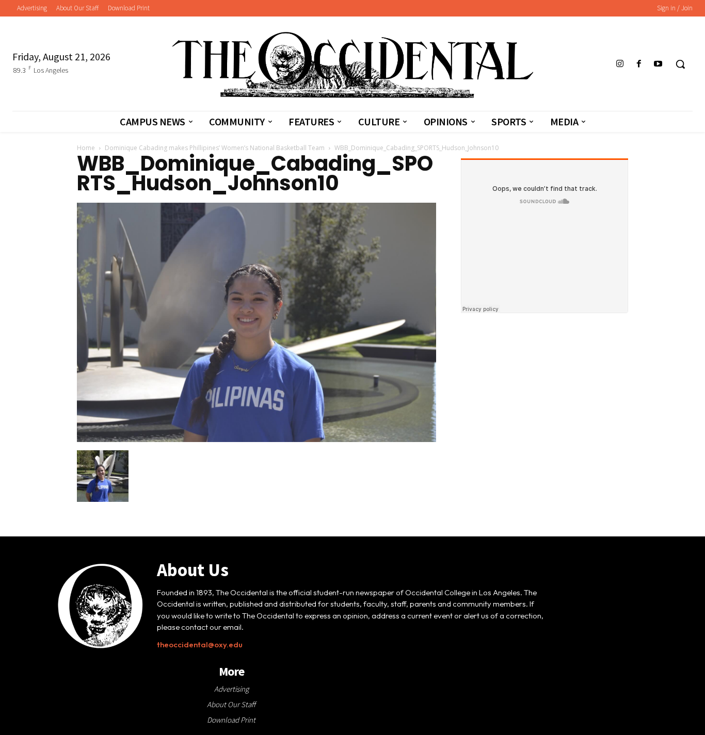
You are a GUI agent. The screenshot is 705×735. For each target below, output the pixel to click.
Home (86, 147)
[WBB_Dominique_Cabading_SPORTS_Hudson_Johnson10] (256, 439)
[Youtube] (658, 64)
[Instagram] (620, 64)
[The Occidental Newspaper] (352, 65)
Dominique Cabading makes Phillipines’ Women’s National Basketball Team (215, 147)
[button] (680, 64)
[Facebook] (639, 64)
